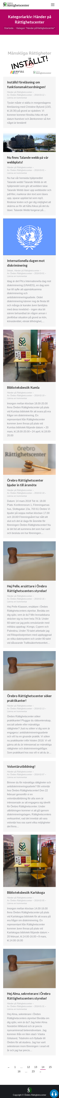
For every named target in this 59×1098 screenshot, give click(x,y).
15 (50, 1067)
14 (43, 1067)
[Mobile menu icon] (53, 5)
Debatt (10, 270)
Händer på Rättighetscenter (19, 92)
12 (28, 1067)
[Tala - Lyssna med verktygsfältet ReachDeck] (54, 1093)
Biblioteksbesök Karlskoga (26, 892)
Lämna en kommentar (17, 98)
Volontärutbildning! (21, 766)
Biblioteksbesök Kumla (23, 387)
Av (19, 95)
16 (19, 1071)
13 (35, 1067)
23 (33, 1071)
